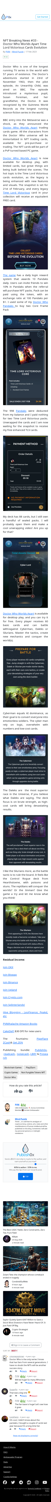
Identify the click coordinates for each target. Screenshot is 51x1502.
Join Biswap (10, 974)
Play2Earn (30, 1067)
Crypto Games (11, 1072)
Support (6, 1472)
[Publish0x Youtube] (45, 1482)
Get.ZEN (18, 1042)
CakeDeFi (8, 1031)
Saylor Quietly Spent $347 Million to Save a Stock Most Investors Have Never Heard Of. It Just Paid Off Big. (24, 1322)
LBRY (33, 1054)
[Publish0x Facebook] (5, 1482)
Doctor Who (10, 1077)
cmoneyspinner (17, 1356)
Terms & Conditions (34, 1489)
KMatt (15, 1236)
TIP (26, 1176)
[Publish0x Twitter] (13, 1482)
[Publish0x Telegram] (21, 1482)
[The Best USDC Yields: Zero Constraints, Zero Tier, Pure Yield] (25, 1213)
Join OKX (8, 967)
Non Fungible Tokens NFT (33, 1072)
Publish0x (41, 1050)
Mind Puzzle (18, 51)
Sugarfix (13, 1389)
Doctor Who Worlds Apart (20, 127)
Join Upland (10, 989)
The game (9, 275)
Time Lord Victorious (16, 192)
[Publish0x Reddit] (29, 1482)
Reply (24, 1371)
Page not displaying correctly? (25, 1435)
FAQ (5, 1452)
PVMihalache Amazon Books (20, 1023)
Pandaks (21, 410)
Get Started (42, 16)
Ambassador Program (12, 1457)
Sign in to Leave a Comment (26, 1345)
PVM (8, 51)
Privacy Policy (47, 1490)
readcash (9, 1054)
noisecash (23, 1054)
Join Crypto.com (12, 997)
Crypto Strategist (20, 1329)
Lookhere (14, 1417)
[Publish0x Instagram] (37, 1482)
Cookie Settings (10, 1476)
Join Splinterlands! (14, 1004)
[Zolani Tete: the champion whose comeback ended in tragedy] (25, 1258)
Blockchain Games (13, 1067)
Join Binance (10, 982)
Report (34, 1371)
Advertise (7, 1467)
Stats (5, 1462)
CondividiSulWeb (20, 1281)
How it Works (9, 1447)
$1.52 (6, 57)
